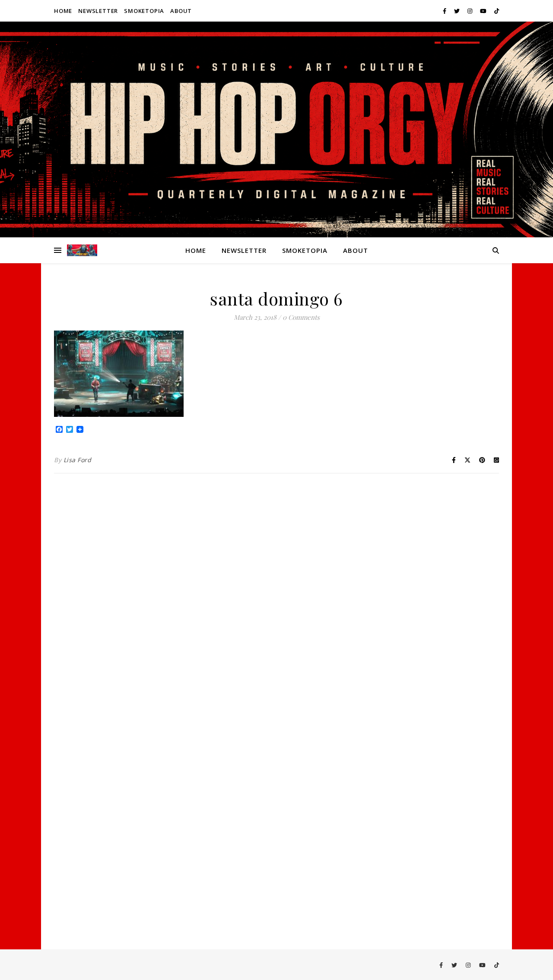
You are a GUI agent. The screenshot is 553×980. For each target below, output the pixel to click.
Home (63, 11)
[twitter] (457, 11)
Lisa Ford (78, 460)
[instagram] (470, 11)
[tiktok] (496, 11)
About (181, 11)
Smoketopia (144, 11)
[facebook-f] (445, 11)
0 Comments (301, 317)
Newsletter (98, 11)
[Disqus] (276, 593)
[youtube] (484, 11)
